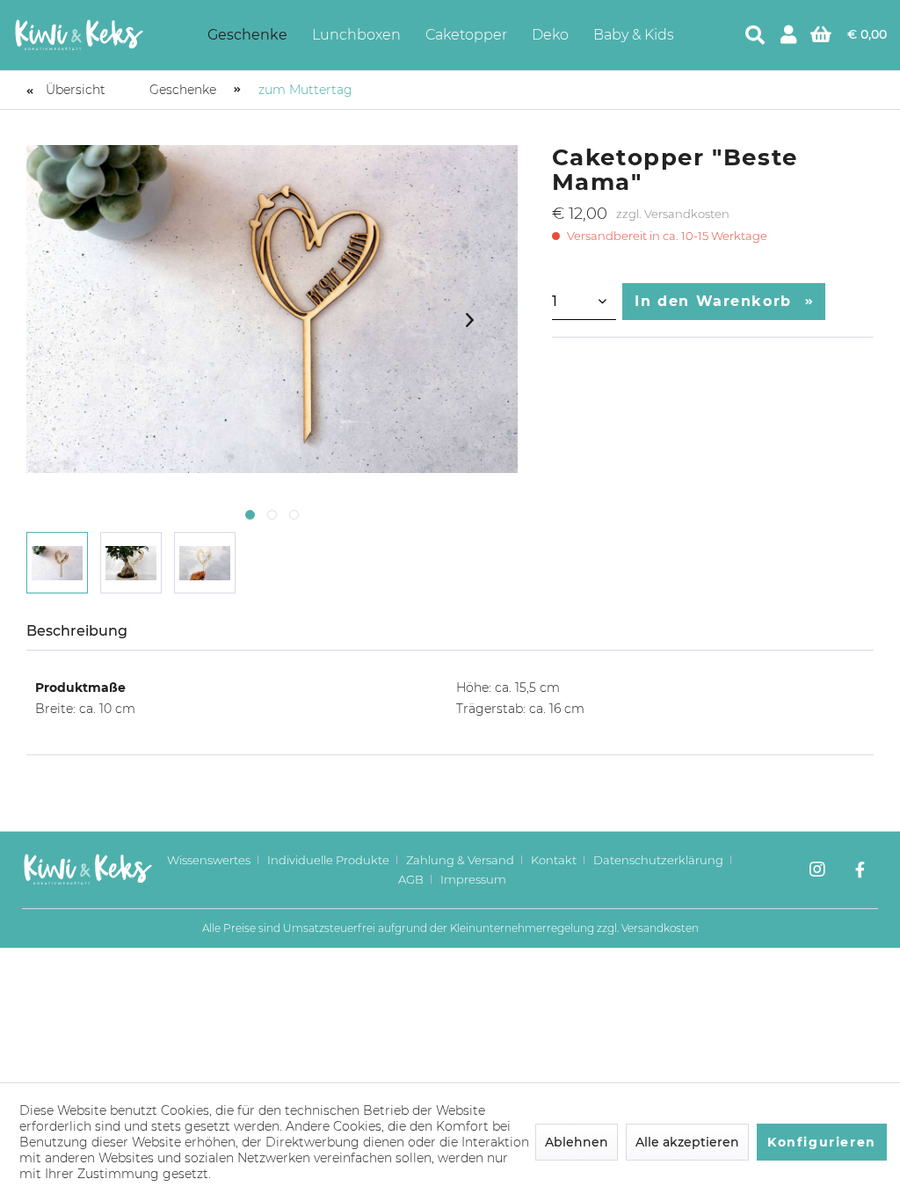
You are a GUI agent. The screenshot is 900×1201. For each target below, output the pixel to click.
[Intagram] (817, 871)
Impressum (473, 879)
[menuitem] (247, 34)
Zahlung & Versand (460, 860)
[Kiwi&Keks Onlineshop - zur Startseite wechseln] (79, 35)
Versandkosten (660, 928)
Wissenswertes (208, 860)
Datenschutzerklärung (658, 860)
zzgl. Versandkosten (672, 214)
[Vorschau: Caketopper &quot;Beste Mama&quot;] (57, 562)
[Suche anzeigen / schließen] (755, 35)
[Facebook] (860, 871)
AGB (411, 879)
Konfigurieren (821, 1142)
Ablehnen (576, 1142)
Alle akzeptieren (687, 1142)
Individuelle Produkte (328, 860)
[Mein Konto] (788, 35)
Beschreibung (76, 630)
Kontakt (554, 860)
